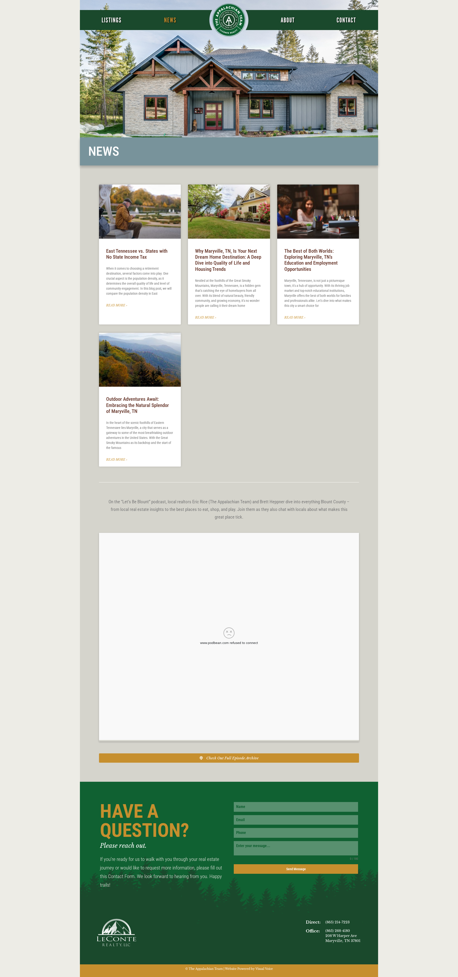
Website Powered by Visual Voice (249, 969)
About (288, 20)
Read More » (116, 305)
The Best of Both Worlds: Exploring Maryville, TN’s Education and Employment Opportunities (311, 260)
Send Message (296, 869)
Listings (112, 20)
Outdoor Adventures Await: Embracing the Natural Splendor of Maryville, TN (137, 405)
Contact (346, 20)
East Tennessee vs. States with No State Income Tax (136, 254)
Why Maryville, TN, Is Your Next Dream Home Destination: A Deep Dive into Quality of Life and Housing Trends (228, 260)
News (170, 20)
